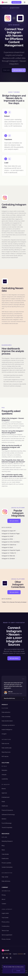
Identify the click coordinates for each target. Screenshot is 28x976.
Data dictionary (6, 881)
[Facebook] (6, 957)
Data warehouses (6, 748)
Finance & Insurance (7, 810)
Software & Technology (8, 814)
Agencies (4, 793)
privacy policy (19, 966)
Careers (4, 903)
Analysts (4, 774)
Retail (3, 801)
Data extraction (6, 712)
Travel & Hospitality (7, 827)
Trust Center (5, 917)
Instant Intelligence (7, 729)
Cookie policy (5, 926)
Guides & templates (7, 867)
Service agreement (7, 935)
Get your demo (16, 2)
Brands (4, 788)
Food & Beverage (6, 823)
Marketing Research (7, 841)
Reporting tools (6, 752)
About (3, 899)
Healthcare (5, 806)
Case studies (5, 854)
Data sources (5, 743)
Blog (3, 845)
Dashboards (5, 858)
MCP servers (5, 756)
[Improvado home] (4, 2)
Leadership (5, 779)
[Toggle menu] (24, 2)
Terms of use (5, 930)
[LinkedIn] (3, 957)
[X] (10, 957)
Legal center (5, 913)
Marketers (4, 770)
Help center (5, 877)
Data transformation (7, 721)
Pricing (3, 895)
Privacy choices (6, 939)
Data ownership (6, 716)
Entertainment (5, 797)
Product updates (6, 863)
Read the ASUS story (9, 698)
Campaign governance (8, 725)
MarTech (4, 819)
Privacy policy (5, 922)
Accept (18, 970)
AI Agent (4, 734)
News (3, 850)
